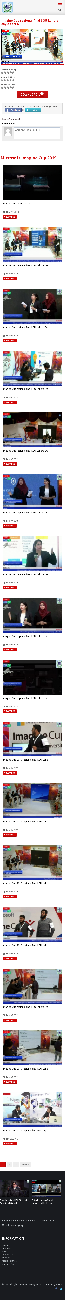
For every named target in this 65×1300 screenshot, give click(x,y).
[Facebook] (57, 1289)
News (5, 1251)
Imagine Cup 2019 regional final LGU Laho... (26, 759)
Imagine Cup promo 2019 (16, 203)
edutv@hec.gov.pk (15, 1225)
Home (5, 1245)
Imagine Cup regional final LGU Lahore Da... (26, 265)
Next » (25, 1164)
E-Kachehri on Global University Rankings (10, 1202)
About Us (6, 1248)
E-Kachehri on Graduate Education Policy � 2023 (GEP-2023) (44, 1203)
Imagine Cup (8, 1263)
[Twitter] (61, 1289)
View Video (9, 217)
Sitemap (6, 1257)
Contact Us (7, 1254)
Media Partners (10, 1260)
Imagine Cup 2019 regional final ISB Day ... (25, 1130)
